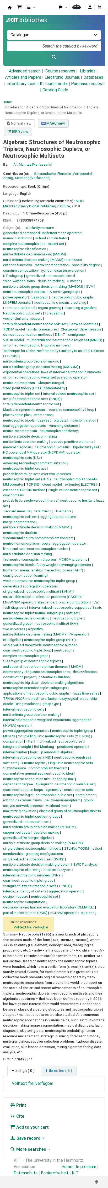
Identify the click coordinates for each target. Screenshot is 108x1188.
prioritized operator (72, 746)
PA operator (78, 634)
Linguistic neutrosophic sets (70, 763)
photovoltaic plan (17, 415)
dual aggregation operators (24, 425)
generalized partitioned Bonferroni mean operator (42, 233)
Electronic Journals (62, 77)
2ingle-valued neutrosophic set (72, 490)
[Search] (54, 57)
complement (85, 795)
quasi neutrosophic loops (23, 789)
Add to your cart (32, 1127)
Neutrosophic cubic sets (22, 313)
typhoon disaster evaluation (62, 270)
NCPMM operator (64, 913)
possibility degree (86, 265)
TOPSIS (32, 484)
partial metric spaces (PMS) (25, 913)
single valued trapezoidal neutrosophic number (40, 645)
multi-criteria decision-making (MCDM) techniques (42, 259)
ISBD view (19, 132)
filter (30, 741)
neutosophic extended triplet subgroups (35, 688)
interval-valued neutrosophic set (68, 393)
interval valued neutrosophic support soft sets (65, 607)
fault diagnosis (14, 607)
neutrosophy (64, 650)
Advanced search (25, 71)
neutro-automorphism (20, 431)
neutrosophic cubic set (54, 795)
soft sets (10, 763)
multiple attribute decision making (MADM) (37, 527)
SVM (90, 286)
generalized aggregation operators (30, 586)
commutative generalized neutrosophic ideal (38, 773)
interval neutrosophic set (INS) (27, 757)
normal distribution (17, 238)
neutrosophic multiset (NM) (56, 623)
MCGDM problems (73, 559)
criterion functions (17, 265)
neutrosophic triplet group (72, 730)
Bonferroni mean (16, 570)
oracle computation (74, 602)
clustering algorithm (80, 308)
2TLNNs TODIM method (83, 848)
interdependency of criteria (24, 891)
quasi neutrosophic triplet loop (27, 650)
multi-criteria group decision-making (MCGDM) (39, 827)
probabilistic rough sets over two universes (37, 474)
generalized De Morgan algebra (27, 837)
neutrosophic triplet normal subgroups (33, 613)
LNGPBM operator (17, 302)
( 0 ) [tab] (23, 1071)
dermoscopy (13, 672)
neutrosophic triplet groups (24, 468)
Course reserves (60, 71)
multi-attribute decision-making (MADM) (34, 254)
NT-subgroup (13, 276)
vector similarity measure (22, 318)
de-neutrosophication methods (27, 334)
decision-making (51, 281)
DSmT (60, 334)
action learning (35, 575)
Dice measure (90, 329)
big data (60, 420)
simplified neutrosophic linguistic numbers (36, 345)
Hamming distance (63, 425)
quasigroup (12, 575)
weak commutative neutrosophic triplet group (39, 581)
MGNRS (9, 736)
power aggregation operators (26, 730)
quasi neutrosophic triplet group (28, 880)
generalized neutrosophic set (26, 821)
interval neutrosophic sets (23, 709)
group (88, 800)
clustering (88, 913)
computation (13, 741)
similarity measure (40, 227)
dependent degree (18, 784)
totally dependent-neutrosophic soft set (35, 324)
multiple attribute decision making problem (37, 864)
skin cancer (46, 602)
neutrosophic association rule (26, 779)
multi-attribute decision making (27, 554)
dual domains (13, 495)
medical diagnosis (17, 447)
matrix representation (52, 265)
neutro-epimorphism (19, 383)
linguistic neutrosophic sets (48, 672)
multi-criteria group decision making (31, 361)
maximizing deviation (19, 811)
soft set (72, 613)
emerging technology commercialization (35, 463)
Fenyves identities (83, 324)
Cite (19, 1116)
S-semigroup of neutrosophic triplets (32, 661)
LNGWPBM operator (19, 602)
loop (90, 409)
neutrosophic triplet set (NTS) (27, 479)
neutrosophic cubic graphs (73, 297)
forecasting (54, 313)
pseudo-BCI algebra (56, 752)
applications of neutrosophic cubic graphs (36, 693)
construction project (19, 677)
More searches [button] (31, 1149)
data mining (43, 511)
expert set (56, 243)
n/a (95, 602)
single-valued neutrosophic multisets (32, 848)
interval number (15, 752)
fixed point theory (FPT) (22, 388)
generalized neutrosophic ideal (50, 276)
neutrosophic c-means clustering (60, 302)
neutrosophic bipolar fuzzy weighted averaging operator (47, 565)
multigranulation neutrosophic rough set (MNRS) (64, 340)
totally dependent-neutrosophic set (31, 404)
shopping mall (63, 779)
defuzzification (85, 672)
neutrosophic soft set (20, 516)
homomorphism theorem (48, 768)
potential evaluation (54, 677)
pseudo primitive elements (72, 441)
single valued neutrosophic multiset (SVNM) (38, 591)
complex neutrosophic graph (25, 656)
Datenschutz (25, 1172)
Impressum (86, 1166)
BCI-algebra (12, 640)
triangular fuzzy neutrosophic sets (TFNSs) (37, 886)
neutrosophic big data (20, 682)
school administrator (51, 238)
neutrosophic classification (24, 249)
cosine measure (15, 896)
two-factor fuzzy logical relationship (69, 698)
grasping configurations (44, 853)
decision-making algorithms (62, 682)
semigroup (76, 334)
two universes (14, 629)
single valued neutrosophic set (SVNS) (33, 859)
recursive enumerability (66, 409)
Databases (93, 77)
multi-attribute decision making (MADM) (34, 634)
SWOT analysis (85, 864)
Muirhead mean (57, 805)
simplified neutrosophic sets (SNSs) (32, 399)
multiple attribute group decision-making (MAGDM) (43, 286)
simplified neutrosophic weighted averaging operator (45, 377)
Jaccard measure (17, 511)
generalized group (17, 623)
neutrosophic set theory (59, 431)
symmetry (53, 789)
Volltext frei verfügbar (31, 927)
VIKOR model (13, 340)
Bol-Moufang (44, 746)
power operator (15, 297)
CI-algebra (69, 329)
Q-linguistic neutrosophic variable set (65, 784)
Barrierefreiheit (54, 1172)
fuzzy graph (39, 297)
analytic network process (23, 805)
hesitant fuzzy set (58, 870)
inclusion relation (83, 420)
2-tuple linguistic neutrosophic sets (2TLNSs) (54, 736)
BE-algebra (63, 511)
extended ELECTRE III (81, 484)
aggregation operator (66, 891)
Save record (28, 1138)
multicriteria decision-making (25, 441)
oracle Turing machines (21, 704)
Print (20, 1105)
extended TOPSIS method (24, 490)
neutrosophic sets (78, 789)
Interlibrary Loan (21, 83)
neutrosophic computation (24, 902)
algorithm (35, 629)
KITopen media (54, 83)
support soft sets (17, 832)
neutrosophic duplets (20, 532)
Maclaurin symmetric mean (24, 409)
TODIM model (14, 329)
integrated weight (17, 746)
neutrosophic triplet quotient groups (31, 816)
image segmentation (19, 522)
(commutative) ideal (19, 308)
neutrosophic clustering (22, 870)
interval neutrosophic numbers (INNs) (32, 875)
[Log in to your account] (89, 8)
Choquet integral (51, 383)
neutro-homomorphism (21, 543)
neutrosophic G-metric (52, 447)
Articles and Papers (23, 77)
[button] (19, 8)
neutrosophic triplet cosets (75, 479)
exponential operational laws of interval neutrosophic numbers (52, 372)
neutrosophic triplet (68, 618)
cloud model (52, 484)
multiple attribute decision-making (30, 436)
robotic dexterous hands (22, 800)
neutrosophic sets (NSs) (22, 457)
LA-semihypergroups (64, 292)
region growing (49, 308)
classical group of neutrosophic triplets (70, 811)
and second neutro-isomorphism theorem (35, 666)
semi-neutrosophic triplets (24, 292)
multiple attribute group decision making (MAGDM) (43, 843)
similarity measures (43, 329)
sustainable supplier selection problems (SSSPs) (42, 597)
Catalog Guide (55, 89)
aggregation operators (58, 516)
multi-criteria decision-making (26, 618)
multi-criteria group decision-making (31, 714)
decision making (46, 832)
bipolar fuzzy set (86, 447)
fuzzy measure (14, 768)
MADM (76, 666)
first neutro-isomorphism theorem (29, 559)
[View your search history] (99, 8)
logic (34, 752)
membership (13, 853)
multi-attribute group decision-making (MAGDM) (40, 367)
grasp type (50, 704)
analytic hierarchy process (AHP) (57, 570)
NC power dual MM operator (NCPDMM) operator (41, 452)
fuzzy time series (86, 693)
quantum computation (20, 270)
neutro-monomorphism (62, 800)
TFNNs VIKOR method (20, 698)
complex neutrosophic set (24, 243)
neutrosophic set (44, 896)
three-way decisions (19, 281)
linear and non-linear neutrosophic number (35, 548)
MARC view (55, 123)
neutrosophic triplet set (21, 393)
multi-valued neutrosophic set (60, 741)
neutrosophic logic (18, 795)
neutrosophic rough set (72, 757)
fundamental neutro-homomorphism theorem (38, 538)
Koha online (10, 7)
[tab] (59, 1071)
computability (54, 388)
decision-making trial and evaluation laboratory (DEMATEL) (48, 907)
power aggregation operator (64, 543)
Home (7, 102)
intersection (43, 415)
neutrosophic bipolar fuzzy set (27, 420)
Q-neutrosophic (32, 763)
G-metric (73, 281)
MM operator (13, 484)
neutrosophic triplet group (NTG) (50, 640)
